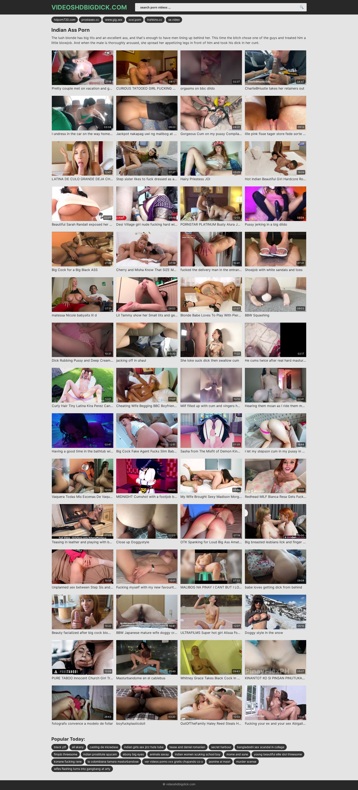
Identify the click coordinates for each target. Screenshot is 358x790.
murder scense (246, 761)
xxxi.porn (134, 19)
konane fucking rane (68, 761)
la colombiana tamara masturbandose (113, 761)
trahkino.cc (154, 19)
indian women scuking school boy (197, 754)
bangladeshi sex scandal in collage (260, 747)
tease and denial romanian (187, 747)
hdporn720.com (64, 19)
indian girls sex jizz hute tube (143, 747)
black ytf (60, 747)
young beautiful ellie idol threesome (278, 754)
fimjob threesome (65, 754)
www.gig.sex (113, 19)
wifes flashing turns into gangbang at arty (82, 769)
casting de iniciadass (104, 747)
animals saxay (159, 754)
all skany (78, 747)
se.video (174, 19)
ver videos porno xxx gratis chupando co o (174, 761)
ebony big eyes (133, 754)
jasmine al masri (219, 761)
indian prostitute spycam (100, 754)
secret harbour (221, 747)
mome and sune (237, 754)
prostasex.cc (90, 19)
